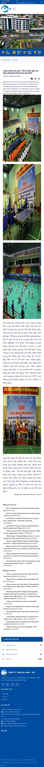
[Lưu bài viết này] (39, 78)
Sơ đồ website (33, 762)
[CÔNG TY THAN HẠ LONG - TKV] (5, 9)
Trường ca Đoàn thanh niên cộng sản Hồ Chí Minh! (21, 601)
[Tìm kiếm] (42, 2)
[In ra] (36, 78)
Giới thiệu (5, 694)
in (17, 684)
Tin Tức (4, 697)
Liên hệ (4, 699)
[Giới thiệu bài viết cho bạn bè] (32, 78)
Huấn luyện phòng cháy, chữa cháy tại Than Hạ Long (22, 611)
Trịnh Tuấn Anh (24, 494)
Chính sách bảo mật (7, 762)
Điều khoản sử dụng (21, 762)
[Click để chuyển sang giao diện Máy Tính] (4, 765)
